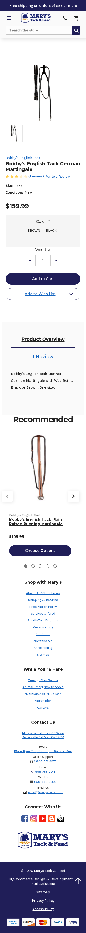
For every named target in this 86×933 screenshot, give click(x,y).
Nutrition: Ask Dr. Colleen (43, 694)
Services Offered (43, 614)
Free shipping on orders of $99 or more (43, 5)
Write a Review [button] (58, 176)
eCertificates (43, 641)
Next (73, 496)
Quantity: (43, 249)
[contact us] (65, 18)
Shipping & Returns (43, 600)
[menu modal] (8, 18)
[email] (60, 818)
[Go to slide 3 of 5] (40, 566)
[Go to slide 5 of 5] (55, 566)
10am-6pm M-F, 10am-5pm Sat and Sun (43, 751)
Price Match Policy (43, 607)
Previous (7, 496)
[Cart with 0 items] (76, 18)
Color (43, 221)
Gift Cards (43, 634)
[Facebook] (24, 818)
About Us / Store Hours (43, 593)
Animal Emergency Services (43, 687)
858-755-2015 (45, 772)
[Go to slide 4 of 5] (47, 566)
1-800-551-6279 (45, 761)
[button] (78, 880)
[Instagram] (33, 818)
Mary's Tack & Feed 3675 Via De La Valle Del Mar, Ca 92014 (43, 735)
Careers (43, 707)
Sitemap (43, 655)
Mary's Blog (43, 701)
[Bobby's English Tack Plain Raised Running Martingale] (40, 468)
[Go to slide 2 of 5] (33, 566)
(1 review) (36, 176)
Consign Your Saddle (43, 680)
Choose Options (40, 550)
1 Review (43, 356)
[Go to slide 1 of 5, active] (25, 566)
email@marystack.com (45, 792)
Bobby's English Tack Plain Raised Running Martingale (36, 521)
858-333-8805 (45, 782)
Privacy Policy (43, 627)
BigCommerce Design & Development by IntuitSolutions (43, 881)
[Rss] (51, 818)
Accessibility (43, 648)
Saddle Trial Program (43, 620)
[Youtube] (42, 818)
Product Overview (43, 339)
